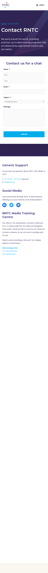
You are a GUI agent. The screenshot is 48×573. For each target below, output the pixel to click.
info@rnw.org (9, 182)
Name (6, 69)
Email (6, 87)
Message (6, 107)
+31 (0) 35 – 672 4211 (12, 179)
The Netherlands (8, 254)
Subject (7, 97)
